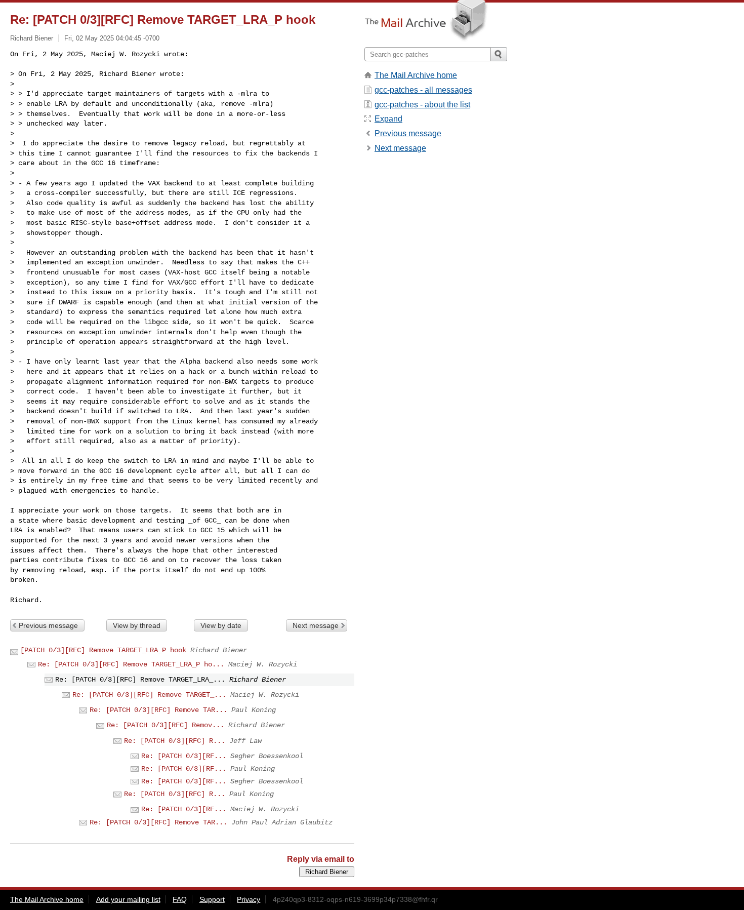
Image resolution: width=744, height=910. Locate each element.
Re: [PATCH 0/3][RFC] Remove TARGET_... (149, 695)
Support (212, 899)
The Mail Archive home (416, 75)
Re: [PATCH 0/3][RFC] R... (174, 741)
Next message (316, 625)
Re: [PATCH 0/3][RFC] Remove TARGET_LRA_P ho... (131, 664)
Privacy (248, 899)
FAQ (180, 899)
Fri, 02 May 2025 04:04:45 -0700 (111, 38)
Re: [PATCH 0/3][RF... (183, 756)
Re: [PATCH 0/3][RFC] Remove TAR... (158, 710)
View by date (220, 625)
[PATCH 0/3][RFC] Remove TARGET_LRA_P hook (103, 650)
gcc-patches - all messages (423, 90)
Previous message (48, 625)
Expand (388, 118)
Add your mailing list (128, 899)
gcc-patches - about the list (422, 104)
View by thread (136, 625)
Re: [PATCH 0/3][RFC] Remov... (165, 725)
